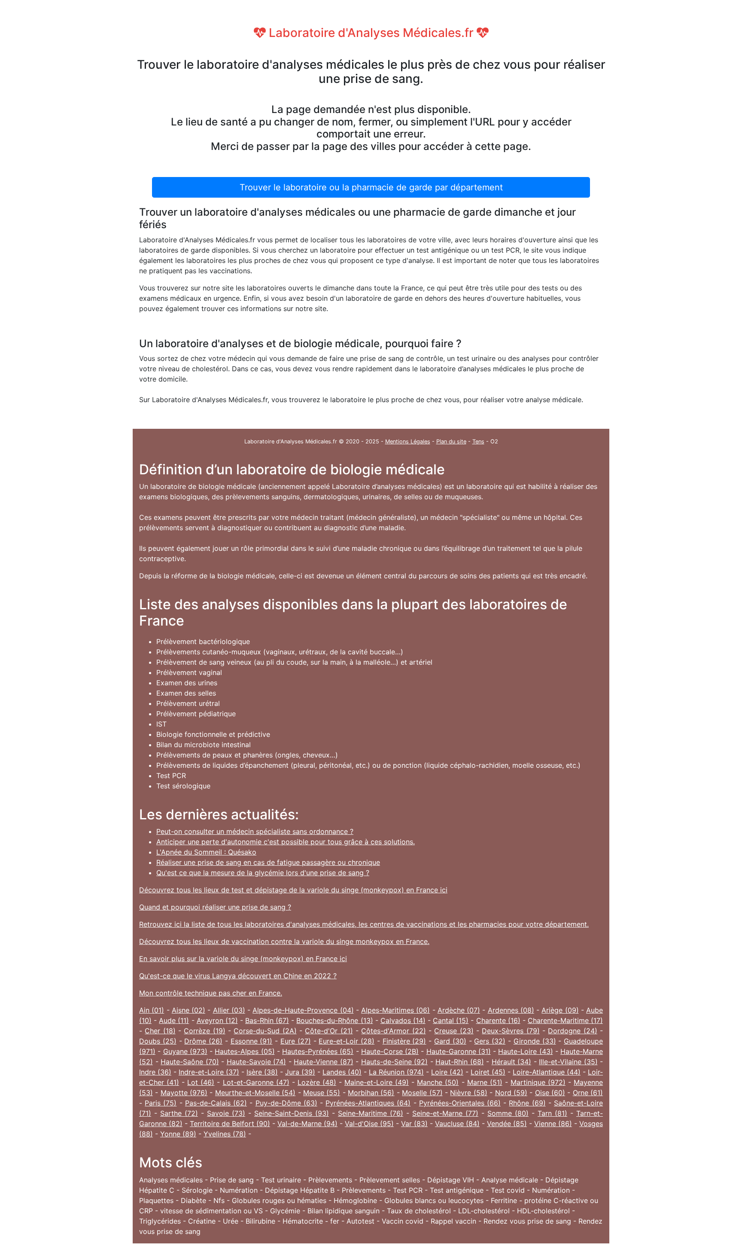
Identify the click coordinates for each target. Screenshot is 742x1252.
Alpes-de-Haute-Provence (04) (302, 1010)
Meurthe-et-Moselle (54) (255, 1092)
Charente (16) (498, 1020)
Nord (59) (511, 1092)
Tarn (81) (552, 1113)
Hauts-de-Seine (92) (394, 1061)
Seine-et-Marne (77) (445, 1113)
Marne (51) (484, 1082)
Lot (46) (200, 1082)
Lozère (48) (317, 1082)
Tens (478, 441)
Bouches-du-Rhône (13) (334, 1020)
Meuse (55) (321, 1092)
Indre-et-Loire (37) (209, 1072)
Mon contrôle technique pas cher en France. (210, 993)
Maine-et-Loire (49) (376, 1082)
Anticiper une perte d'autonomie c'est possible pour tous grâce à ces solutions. (285, 841)
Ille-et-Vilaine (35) (568, 1061)
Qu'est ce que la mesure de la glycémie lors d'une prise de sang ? (262, 872)
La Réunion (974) (396, 1072)
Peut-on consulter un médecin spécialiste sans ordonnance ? (254, 831)
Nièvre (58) (468, 1092)
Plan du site (451, 441)
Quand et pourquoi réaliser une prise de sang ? (215, 907)
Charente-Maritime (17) (565, 1020)
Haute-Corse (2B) (390, 1051)
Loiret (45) (488, 1072)
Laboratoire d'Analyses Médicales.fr (371, 32)
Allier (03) (229, 1010)
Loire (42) (447, 1072)
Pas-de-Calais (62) (216, 1103)
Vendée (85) (507, 1123)
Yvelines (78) (225, 1134)
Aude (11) (174, 1020)
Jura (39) (300, 1072)
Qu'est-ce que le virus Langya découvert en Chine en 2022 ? (238, 975)
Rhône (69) (527, 1103)
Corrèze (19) (204, 1030)
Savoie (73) (226, 1113)
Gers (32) (489, 1041)
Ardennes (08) (511, 1010)
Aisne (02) (188, 1010)
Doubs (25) (157, 1041)
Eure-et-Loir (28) (346, 1041)
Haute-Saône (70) (190, 1061)
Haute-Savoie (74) (256, 1061)
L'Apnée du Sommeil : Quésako (206, 852)
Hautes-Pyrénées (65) (317, 1051)
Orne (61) (588, 1092)
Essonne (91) (252, 1041)
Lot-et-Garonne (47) (256, 1082)
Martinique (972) (538, 1082)
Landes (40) (342, 1072)
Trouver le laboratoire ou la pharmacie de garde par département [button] (371, 187)
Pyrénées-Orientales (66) (460, 1103)
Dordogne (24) (572, 1030)
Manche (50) (438, 1082)
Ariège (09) (559, 1010)
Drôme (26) (203, 1041)
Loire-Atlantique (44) (547, 1072)
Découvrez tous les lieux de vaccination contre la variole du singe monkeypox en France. (284, 941)
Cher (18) (160, 1030)
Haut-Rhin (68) (459, 1061)
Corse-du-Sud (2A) (265, 1030)
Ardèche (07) (459, 1010)
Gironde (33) (535, 1041)
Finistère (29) (404, 1041)
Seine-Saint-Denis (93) (291, 1113)
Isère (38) (262, 1072)
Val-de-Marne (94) (307, 1123)
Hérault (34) (512, 1061)
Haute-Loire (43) (525, 1051)
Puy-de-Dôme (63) (286, 1103)
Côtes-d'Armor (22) (393, 1030)
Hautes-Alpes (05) (244, 1051)
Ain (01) (151, 1010)
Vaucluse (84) (457, 1123)
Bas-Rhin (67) (267, 1020)
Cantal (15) (450, 1020)
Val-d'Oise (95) (369, 1123)
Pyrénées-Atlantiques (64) (368, 1103)
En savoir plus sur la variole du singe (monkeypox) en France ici (243, 958)
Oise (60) (550, 1092)
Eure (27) (295, 1041)
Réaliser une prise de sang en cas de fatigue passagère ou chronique (268, 862)
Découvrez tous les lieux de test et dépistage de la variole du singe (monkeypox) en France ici (293, 890)
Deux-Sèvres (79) (510, 1030)
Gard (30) (450, 1041)
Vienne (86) (553, 1123)
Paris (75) (160, 1103)
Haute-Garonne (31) (458, 1051)
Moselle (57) (422, 1092)
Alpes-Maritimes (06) (395, 1010)
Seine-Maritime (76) (370, 1113)
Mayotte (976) (184, 1092)
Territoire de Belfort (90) (230, 1123)
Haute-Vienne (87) (323, 1061)
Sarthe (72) (179, 1113)
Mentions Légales (407, 441)
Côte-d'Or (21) (329, 1030)
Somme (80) (508, 1113)
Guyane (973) (185, 1051)
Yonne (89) (178, 1134)
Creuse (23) (453, 1030)
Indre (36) (155, 1072)
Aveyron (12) (217, 1020)
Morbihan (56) (371, 1092)
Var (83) (414, 1123)
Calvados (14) (403, 1020)
